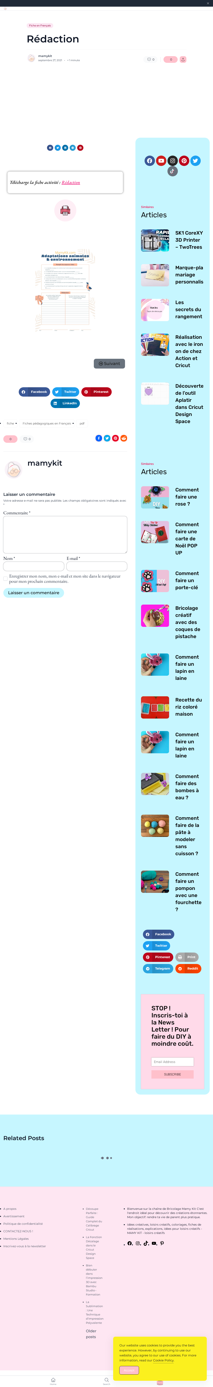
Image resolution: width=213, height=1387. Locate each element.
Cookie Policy (163, 1360)
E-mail (73, 558)
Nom (9, 558)
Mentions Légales (16, 1239)
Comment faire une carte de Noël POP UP (187, 539)
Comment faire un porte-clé (187, 580)
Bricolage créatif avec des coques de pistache (187, 622)
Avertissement (14, 1216)
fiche (10, 423)
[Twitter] (195, 161)
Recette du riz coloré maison (188, 707)
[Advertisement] (106, 100)
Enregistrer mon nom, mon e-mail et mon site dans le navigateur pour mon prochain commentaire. (64, 578)
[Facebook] (150, 161)
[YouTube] (153, 1243)
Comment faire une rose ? (187, 497)
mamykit (45, 55)
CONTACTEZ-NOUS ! (18, 1231)
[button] (50, 148)
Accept (129, 1370)
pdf (82, 423)
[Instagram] (172, 161)
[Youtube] (161, 161)
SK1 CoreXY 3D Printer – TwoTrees (189, 240)
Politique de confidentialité (23, 1224)
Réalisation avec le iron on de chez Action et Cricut (189, 351)
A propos (9, 1209)
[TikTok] (145, 1243)
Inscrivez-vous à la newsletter (24, 1246)
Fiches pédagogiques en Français (47, 423)
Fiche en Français (40, 25)
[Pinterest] (184, 161)
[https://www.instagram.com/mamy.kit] (137, 1243)
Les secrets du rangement (188, 309)
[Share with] (183, 59)
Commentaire (16, 512)
